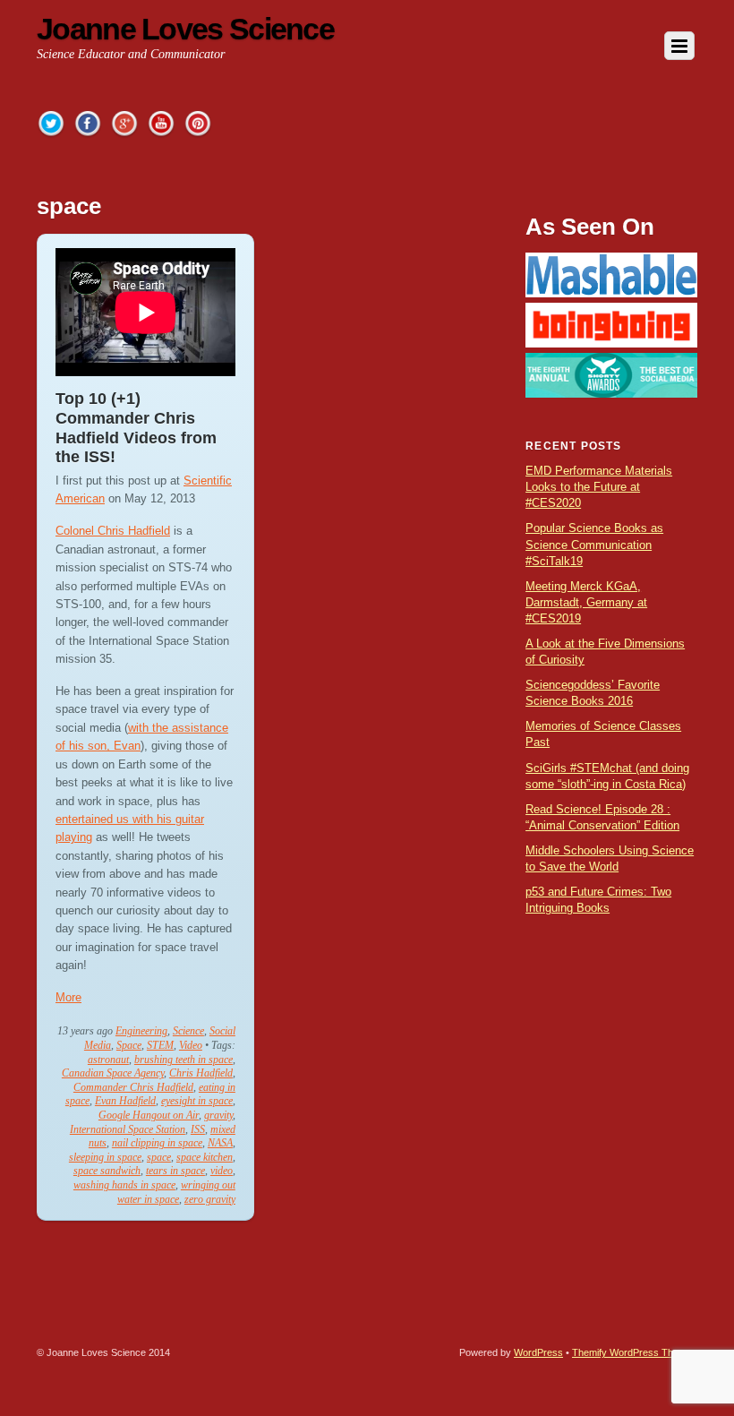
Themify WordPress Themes (634, 1352)
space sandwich (107, 1170)
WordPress (538, 1352)
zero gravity (209, 1199)
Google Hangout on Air (148, 1115)
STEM (160, 1045)
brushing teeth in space (183, 1059)
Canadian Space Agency (113, 1073)
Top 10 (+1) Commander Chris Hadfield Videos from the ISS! (136, 428)
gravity (218, 1115)
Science (188, 1031)
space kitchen (204, 1157)
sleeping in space (105, 1157)
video (221, 1170)
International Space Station (127, 1129)
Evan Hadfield (125, 1100)
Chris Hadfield (201, 1073)
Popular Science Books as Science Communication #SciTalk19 (594, 544)
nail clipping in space (157, 1143)
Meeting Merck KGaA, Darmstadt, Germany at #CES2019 (586, 602)
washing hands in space (124, 1185)
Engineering (141, 1031)
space (159, 1157)
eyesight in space (197, 1100)
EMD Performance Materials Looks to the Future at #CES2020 (598, 487)
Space (128, 1045)
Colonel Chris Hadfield (112, 530)
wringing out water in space (176, 1192)
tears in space (175, 1170)
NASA (220, 1143)
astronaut (108, 1059)
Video (190, 1045)
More (68, 997)
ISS (198, 1129)
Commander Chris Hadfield (133, 1087)
